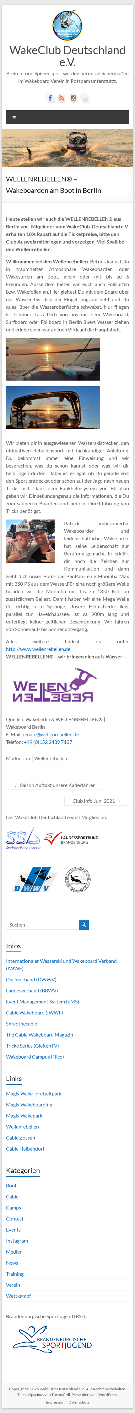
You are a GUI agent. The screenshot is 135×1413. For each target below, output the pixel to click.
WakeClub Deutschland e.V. (67, 56)
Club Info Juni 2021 (97, 801)
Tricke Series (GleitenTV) (32, 1045)
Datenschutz (78, 1402)
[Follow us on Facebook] (50, 98)
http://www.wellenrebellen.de (38, 649)
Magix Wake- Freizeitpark (34, 1093)
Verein (13, 1285)
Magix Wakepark (24, 1115)
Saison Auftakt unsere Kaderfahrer (54, 785)
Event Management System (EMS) (42, 1001)
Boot (11, 1185)
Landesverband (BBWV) (32, 990)
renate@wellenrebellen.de (51, 734)
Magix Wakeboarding (29, 1104)
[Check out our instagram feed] (73, 98)
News (12, 1263)
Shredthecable (21, 1023)
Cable (12, 1196)
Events (13, 1229)
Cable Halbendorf (25, 1149)
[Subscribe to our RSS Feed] (62, 98)
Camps (13, 1207)
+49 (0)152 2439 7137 (48, 742)
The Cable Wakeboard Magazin (39, 1034)
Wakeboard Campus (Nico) (35, 1057)
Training (15, 1274)
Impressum (55, 1402)
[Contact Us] (85, 98)
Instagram (17, 1241)
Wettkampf (18, 1296)
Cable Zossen (20, 1137)
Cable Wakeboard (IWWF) (34, 1012)
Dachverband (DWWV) (31, 979)
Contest (15, 1218)
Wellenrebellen (50, 758)
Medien (14, 1252)
